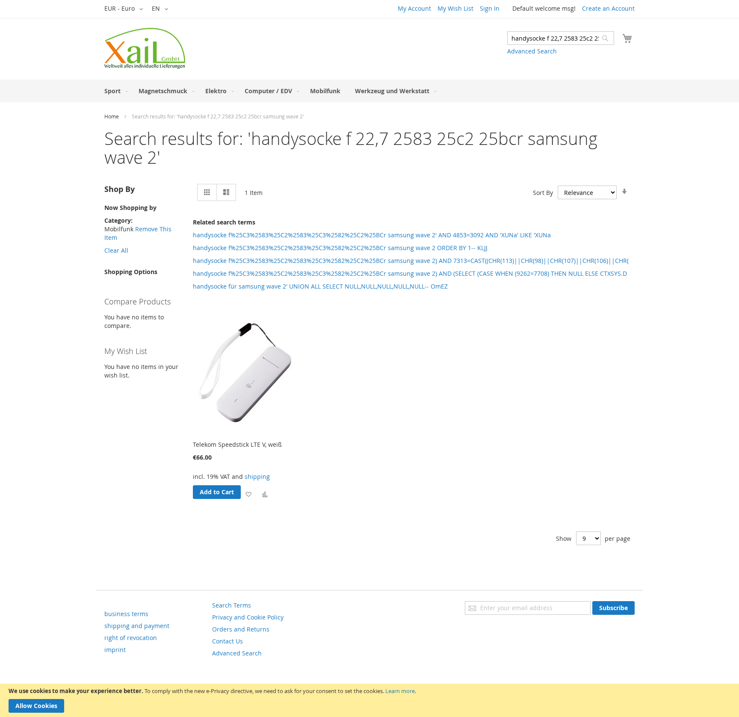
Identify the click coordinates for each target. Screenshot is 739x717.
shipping (257, 476)
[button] (125, 9)
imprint (115, 650)
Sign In (490, 8)
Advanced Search (532, 51)
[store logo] (144, 48)
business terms (126, 614)
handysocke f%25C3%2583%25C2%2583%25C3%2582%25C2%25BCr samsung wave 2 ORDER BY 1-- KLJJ (340, 248)
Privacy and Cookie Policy (248, 617)
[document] (369, 700)
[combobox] (560, 38)
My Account (414, 8)
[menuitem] (114, 91)
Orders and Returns (240, 629)
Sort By (543, 193)
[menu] (369, 91)
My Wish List (455, 8)
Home (111, 116)
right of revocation (130, 638)
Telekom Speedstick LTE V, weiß (237, 444)
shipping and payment (136, 626)
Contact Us (227, 641)
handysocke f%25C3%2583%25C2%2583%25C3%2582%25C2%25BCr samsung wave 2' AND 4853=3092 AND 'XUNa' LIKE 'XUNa (372, 235)
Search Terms (231, 605)
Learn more (400, 691)
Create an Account (608, 8)
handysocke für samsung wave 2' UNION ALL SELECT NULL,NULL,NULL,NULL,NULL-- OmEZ (320, 286)
